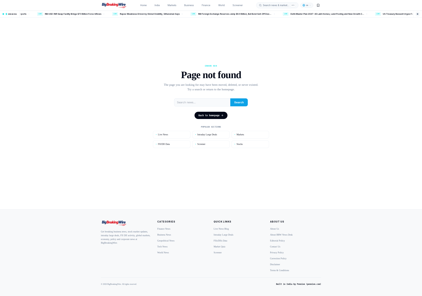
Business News (164, 235)
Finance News (163, 229)
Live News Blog (221, 229)
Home (143, 5)
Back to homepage (209, 115)
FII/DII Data (163, 144)
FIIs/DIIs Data (220, 240)
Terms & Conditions (279, 270)
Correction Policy (278, 258)
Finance (206, 5)
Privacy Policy (277, 252)
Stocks (238, 144)
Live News (162, 134)
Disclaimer (275, 264)
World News (163, 252)
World (221, 5)
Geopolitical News (165, 240)
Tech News (162, 246)
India (157, 5)
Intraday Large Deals (206, 134)
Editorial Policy (277, 240)
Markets (172, 5)
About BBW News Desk (281, 235)
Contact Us (275, 246)
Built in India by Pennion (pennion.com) (298, 284)
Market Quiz (219, 246)
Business (189, 5)
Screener (238, 5)
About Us (274, 229)
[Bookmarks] (318, 5)
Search (239, 102)
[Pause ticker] (417, 14)
